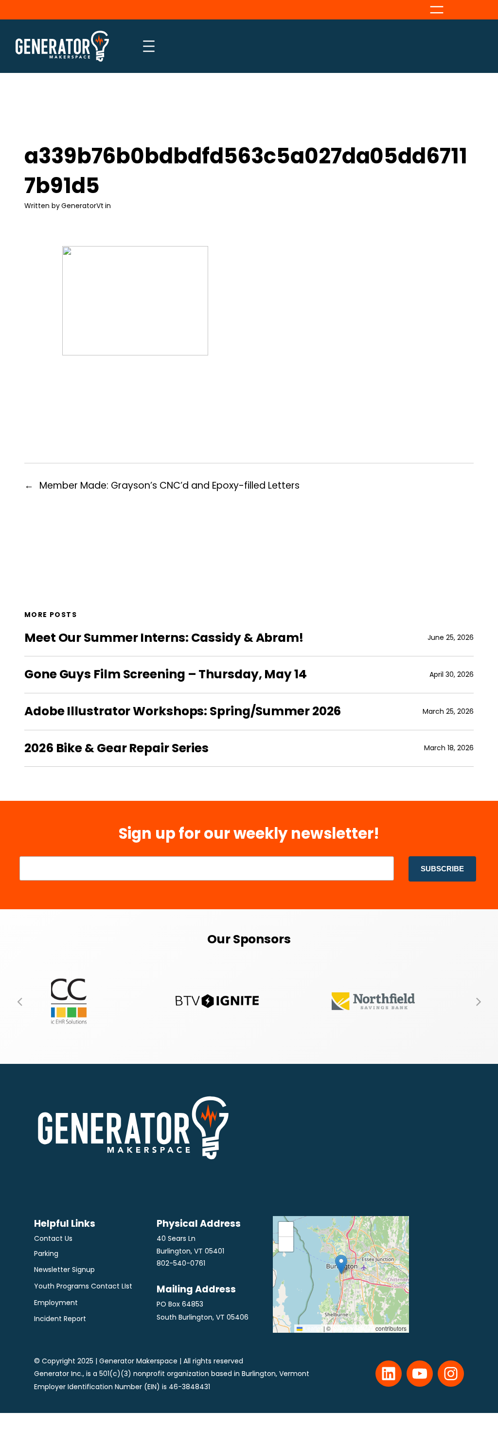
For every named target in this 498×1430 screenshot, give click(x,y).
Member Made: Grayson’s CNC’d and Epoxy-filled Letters (169, 485)
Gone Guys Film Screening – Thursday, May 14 (165, 674)
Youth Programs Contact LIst (83, 1286)
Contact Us (53, 1238)
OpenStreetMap (353, 1328)
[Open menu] (436, 9)
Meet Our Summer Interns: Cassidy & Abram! (163, 638)
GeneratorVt (82, 206)
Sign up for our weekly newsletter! (249, 833)
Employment (56, 1302)
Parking (46, 1253)
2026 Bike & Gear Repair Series (116, 748)
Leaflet (312, 1328)
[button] (19, 1001)
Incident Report (60, 1319)
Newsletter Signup (64, 1269)
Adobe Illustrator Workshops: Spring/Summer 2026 (182, 711)
